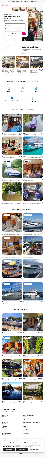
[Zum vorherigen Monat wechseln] (6, 33)
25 (8, 48)
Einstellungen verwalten (34, 449)
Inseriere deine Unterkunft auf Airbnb (34, 5)
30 (20, 48)
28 (15, 48)
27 (13, 48)
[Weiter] (25, 53)
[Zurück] (20, 53)
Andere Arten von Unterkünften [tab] (8, 411)
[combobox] (15, 26)
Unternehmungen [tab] (20, 411)
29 (18, 48)
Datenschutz (17, 455)
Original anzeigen (33, 1)
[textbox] (9, 30)
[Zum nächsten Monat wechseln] (20, 33)
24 (6, 48)
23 (20, 45)
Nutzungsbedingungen (25, 455)
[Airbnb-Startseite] (5, 5)
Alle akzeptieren (9, 449)
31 (6, 50)
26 (11, 48)
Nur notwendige (22, 449)
